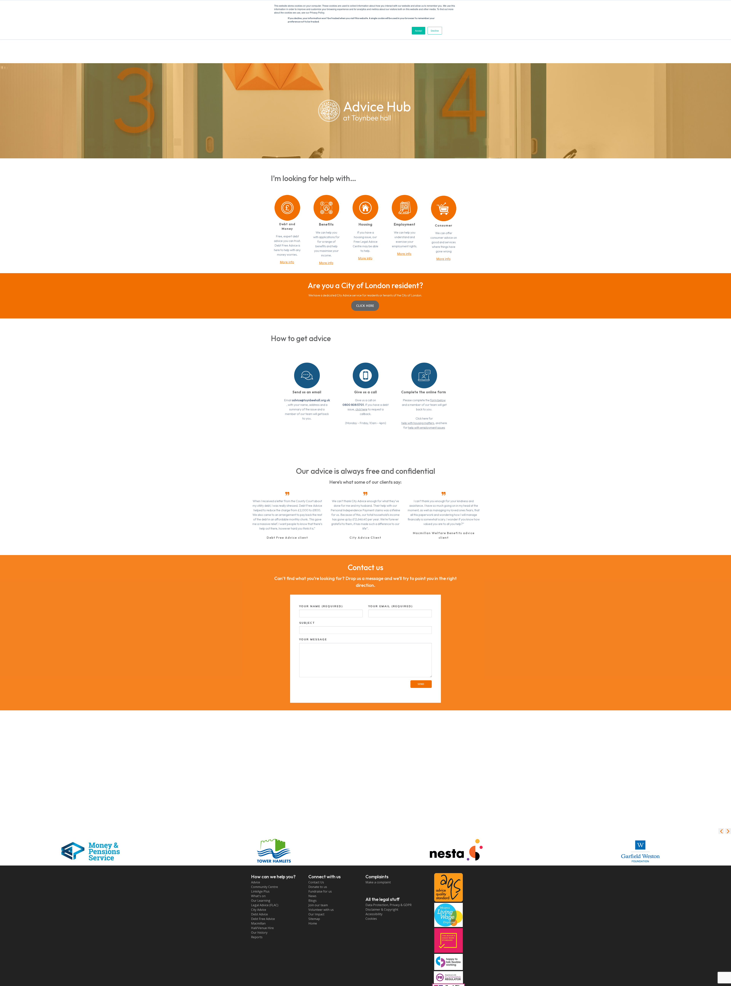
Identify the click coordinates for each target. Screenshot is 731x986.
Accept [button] (418, 30)
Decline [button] (435, 30)
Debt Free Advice (263, 919)
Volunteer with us (321, 910)
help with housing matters (417, 423)
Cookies (371, 919)
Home (312, 923)
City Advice (258, 910)
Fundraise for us (320, 891)
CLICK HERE (365, 306)
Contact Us (316, 882)
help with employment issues (426, 427)
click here (361, 409)
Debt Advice (259, 914)
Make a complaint (378, 882)
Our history (259, 932)
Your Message (313, 639)
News (312, 896)
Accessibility (374, 914)
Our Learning (260, 900)
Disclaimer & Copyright (382, 909)
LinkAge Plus (260, 891)
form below (438, 400)
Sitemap (314, 919)
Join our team (318, 905)
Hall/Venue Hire (262, 928)
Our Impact (316, 914)
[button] (728, 831)
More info (287, 262)
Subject (307, 623)
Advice (255, 882)
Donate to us (317, 887)
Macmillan (258, 923)
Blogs (312, 900)
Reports (257, 937)
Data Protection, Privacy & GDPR (389, 905)
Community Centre (264, 887)
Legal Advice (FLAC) (264, 905)
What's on (258, 896)
